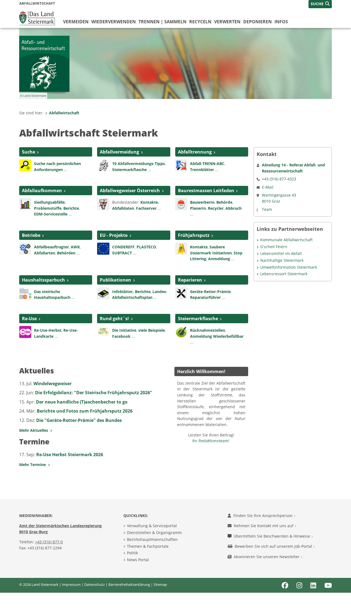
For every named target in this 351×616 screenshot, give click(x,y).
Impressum (71, 584)
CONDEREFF (123, 246)
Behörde (224, 202)
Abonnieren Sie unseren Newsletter (267, 556)
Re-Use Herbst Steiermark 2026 (69, 455)
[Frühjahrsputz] (181, 248)
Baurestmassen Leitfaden (206, 191)
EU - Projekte (114, 235)
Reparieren (190, 280)
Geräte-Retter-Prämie (210, 291)
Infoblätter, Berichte (131, 291)
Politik (132, 552)
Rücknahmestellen (207, 330)
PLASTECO (146, 246)
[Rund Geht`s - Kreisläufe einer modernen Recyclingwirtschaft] (103, 331)
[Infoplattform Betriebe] (25, 248)
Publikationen (115, 280)
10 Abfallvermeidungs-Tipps (138, 163)
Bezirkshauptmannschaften (152, 539)
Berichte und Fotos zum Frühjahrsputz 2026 (84, 411)
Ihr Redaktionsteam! (210, 440)
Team (267, 209)
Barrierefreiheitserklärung (129, 584)
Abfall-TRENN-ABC (207, 163)
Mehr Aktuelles (34, 430)
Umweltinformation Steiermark (288, 267)
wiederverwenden (113, 22)
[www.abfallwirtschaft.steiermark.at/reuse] (25, 331)
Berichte (71, 208)
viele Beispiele (151, 330)
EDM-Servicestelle (50, 214)
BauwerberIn (202, 202)
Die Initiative (124, 330)
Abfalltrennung (195, 152)
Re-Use (29, 319)
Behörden (66, 253)
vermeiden (76, 22)
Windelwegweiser (52, 384)
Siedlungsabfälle (49, 202)
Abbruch (233, 208)
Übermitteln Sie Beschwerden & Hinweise (272, 536)
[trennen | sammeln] (181, 165)
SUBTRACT (122, 253)
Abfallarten (44, 253)
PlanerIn (198, 208)
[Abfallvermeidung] (103, 165)
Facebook (121, 336)
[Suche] (25, 165)
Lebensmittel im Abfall (281, 253)
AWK (75, 246)
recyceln (200, 22)
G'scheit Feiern (273, 246)
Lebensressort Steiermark (283, 273)
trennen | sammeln (162, 22)
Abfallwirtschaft (64, 112)
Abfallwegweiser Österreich (130, 191)
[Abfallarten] (25, 204)
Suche (28, 152)
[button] (320, 4)
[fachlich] (103, 293)
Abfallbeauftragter (51, 246)
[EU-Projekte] (103, 248)
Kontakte (149, 202)
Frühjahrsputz (194, 235)
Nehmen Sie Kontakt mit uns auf (264, 525)
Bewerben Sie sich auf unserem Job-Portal (274, 546)
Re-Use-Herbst (47, 330)
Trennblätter (202, 169)
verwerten (227, 22)
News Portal (138, 559)
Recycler (215, 208)
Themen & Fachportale (148, 546)
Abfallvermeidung (119, 152)
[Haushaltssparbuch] (25, 293)
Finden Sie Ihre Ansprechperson (263, 515)
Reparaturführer (205, 297)
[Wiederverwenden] (181, 293)
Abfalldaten (123, 208)
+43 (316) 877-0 (49, 541)
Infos (281, 22)
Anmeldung (219, 258)
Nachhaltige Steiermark (282, 260)
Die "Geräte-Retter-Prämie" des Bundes (79, 420)
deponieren (257, 22)
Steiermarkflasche (129, 169)
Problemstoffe (47, 208)
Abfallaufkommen (42, 191)
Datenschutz (94, 584)
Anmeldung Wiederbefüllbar (217, 336)
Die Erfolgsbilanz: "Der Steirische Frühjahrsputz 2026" (93, 393)
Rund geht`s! (114, 319)
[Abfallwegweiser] (103, 204)
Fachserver (146, 208)
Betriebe (31, 235)
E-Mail (267, 187)
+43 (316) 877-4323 (279, 178)
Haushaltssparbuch (43, 280)
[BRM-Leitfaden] (181, 204)
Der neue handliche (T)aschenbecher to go (82, 402)
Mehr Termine (33, 464)
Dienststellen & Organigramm (154, 532)
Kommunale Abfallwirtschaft (286, 239)
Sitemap (160, 584)
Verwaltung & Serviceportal (152, 525)
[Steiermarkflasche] (181, 331)
